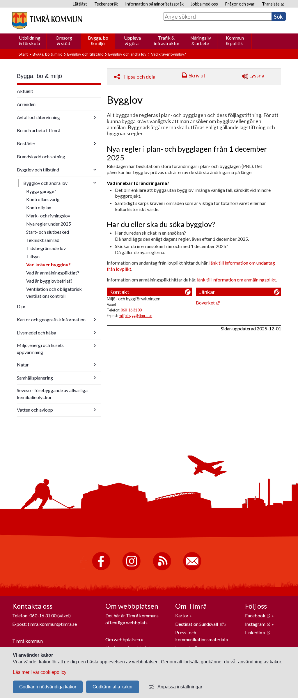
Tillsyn (33, 256)
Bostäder (26, 143)
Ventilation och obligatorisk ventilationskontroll (54, 292)
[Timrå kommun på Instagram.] (131, 568)
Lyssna (256, 75)
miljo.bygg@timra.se (135, 315)
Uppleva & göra (132, 40)
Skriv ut (197, 75)
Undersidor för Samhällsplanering (94, 377)
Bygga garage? (41, 191)
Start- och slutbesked (47, 232)
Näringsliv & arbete (200, 40)
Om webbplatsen (122, 639)
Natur (23, 364)
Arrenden (26, 104)
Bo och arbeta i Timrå (38, 130)
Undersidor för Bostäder (94, 143)
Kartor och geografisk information (51, 319)
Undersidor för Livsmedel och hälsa (94, 332)
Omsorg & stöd (64, 40)
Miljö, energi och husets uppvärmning (40, 348)
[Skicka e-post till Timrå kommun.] (192, 568)
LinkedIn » (258, 632)
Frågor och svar (240, 3)
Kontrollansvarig (43, 199)
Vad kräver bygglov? (48, 264)
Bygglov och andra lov (127, 54)
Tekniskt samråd (42, 240)
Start (23, 54)
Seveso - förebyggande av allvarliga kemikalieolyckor (52, 393)
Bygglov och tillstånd (85, 54)
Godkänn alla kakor (113, 686)
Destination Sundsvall (199, 624)
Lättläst (80, 3)
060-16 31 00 (131, 310)
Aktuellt (25, 91)
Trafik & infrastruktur (167, 40)
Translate (273, 3)
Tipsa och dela (139, 77)
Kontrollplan (38, 207)
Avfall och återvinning (38, 117)
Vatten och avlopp (35, 409)
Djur (21, 306)
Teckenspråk (106, 3)
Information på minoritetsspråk (154, 3)
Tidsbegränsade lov (46, 248)
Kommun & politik (235, 40)
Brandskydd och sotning (41, 156)
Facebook (258, 615)
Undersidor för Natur (94, 364)
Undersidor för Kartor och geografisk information (94, 319)
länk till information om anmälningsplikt (236, 279)
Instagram (258, 624)
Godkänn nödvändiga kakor (47, 686)
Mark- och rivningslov (48, 215)
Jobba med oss (204, 3)
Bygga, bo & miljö (98, 40)
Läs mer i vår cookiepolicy (39, 672)
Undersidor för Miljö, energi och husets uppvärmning (94, 345)
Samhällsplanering (35, 377)
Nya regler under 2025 (48, 223)
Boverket (208, 302)
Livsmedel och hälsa (36, 332)
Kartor (182, 615)
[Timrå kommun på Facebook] (101, 568)
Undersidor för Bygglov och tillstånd (94, 169)
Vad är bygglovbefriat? (49, 281)
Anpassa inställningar (179, 686)
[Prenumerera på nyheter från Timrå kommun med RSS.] (161, 568)
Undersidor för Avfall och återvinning (94, 117)
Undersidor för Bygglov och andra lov (94, 183)
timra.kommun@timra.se (52, 624)
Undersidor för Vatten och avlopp (94, 409)
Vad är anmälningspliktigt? (52, 272)
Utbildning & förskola (29, 40)
